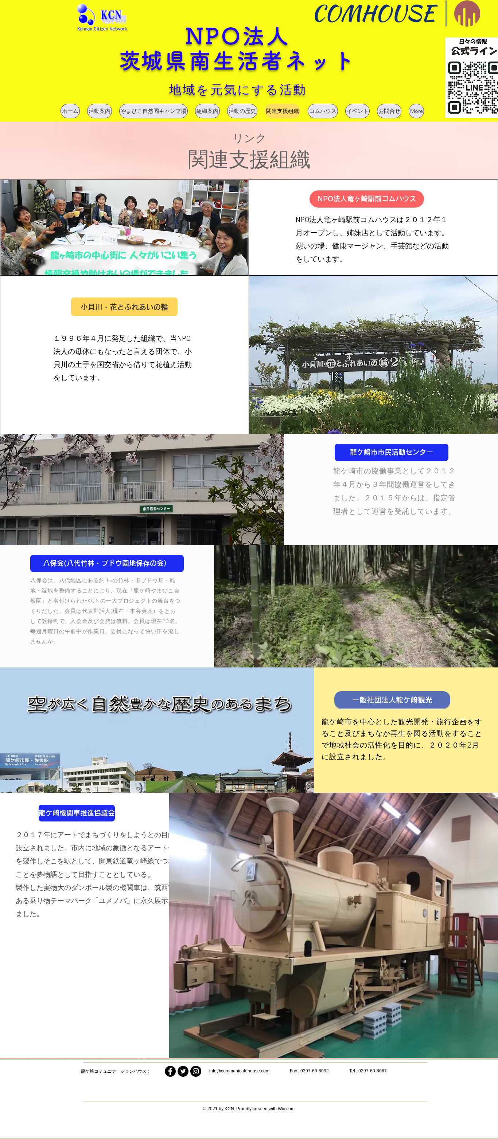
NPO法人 (238, 36)
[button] (367, 199)
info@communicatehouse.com (239, 1070)
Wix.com (286, 1108)
